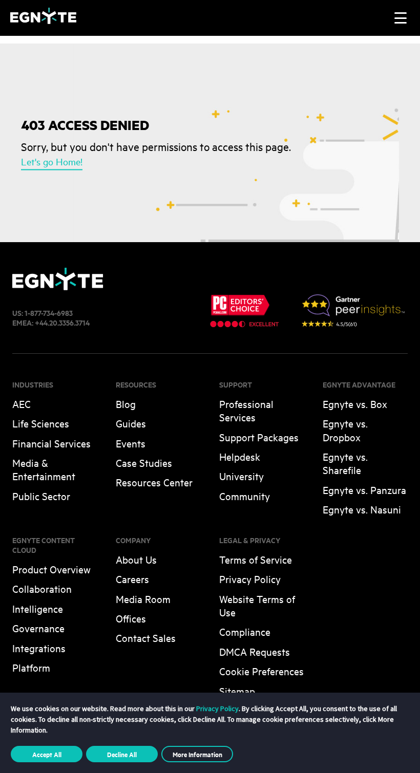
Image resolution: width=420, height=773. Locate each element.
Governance (38, 627)
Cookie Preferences (261, 670)
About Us (136, 559)
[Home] (43, 21)
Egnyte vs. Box (355, 403)
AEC (21, 403)
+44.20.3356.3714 (62, 322)
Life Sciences (40, 423)
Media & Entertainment (43, 469)
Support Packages (259, 437)
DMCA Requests (254, 651)
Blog (126, 403)
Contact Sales (146, 637)
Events (130, 443)
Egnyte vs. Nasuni (362, 509)
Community (244, 495)
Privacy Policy (250, 578)
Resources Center (154, 482)
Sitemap (237, 690)
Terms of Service (255, 559)
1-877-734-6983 (49, 312)
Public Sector (41, 495)
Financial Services (51, 443)
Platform (31, 667)
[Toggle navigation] (400, 18)
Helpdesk (239, 456)
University (241, 475)
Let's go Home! (51, 162)
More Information (197, 754)
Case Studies (144, 462)
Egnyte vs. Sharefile (345, 463)
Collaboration (42, 588)
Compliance (244, 631)
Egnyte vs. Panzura (364, 489)
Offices (131, 618)
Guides (131, 423)
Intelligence (37, 608)
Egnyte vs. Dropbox (345, 430)
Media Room (143, 598)
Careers (132, 578)
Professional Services (246, 410)
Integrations (39, 647)
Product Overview (51, 569)
